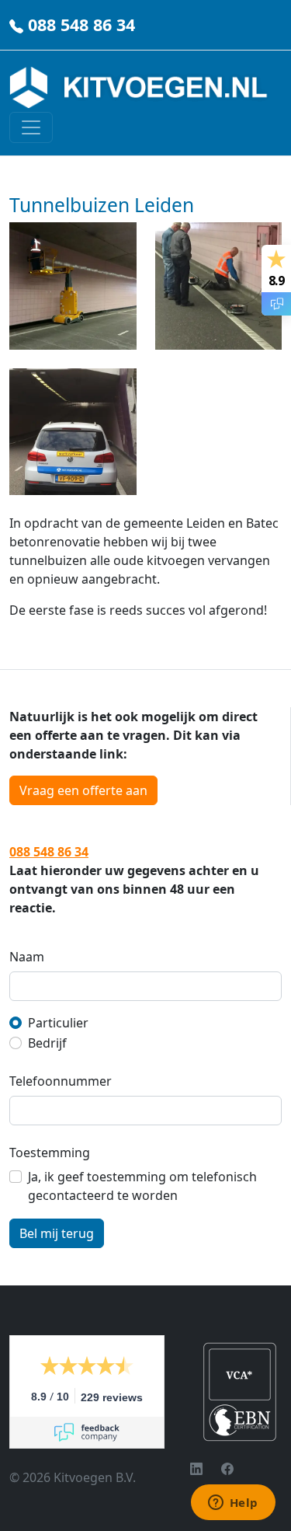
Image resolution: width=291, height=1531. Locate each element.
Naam (26, 956)
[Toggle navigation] (31, 127)
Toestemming (49, 1152)
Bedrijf (47, 1042)
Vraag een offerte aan (83, 790)
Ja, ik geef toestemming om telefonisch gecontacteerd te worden (142, 1186)
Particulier (58, 1022)
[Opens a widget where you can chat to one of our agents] (232, 1503)
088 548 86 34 (81, 24)
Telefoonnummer (60, 1081)
